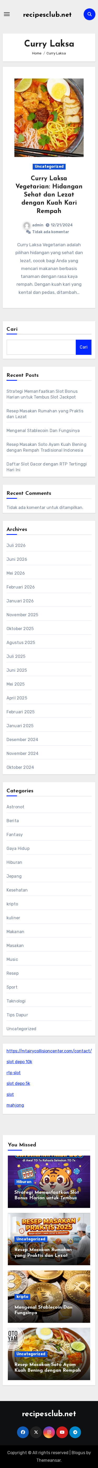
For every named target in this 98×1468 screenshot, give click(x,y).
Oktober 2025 (20, 628)
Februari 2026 (21, 587)
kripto (12, 903)
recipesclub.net (47, 15)
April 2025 (17, 698)
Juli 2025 (16, 656)
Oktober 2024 (20, 767)
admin (37, 225)
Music (12, 959)
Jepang (14, 876)
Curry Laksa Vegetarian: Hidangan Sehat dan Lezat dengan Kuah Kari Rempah (49, 195)
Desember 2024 (22, 739)
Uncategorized (49, 166)
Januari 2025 (20, 725)
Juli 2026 (16, 545)
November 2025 (22, 614)
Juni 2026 (17, 559)
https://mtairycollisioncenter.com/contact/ (49, 1051)
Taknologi (16, 1001)
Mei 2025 (16, 684)
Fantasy (15, 834)
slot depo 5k (18, 1083)
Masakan (15, 945)
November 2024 (23, 753)
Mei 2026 (16, 573)
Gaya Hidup (18, 848)
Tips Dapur (17, 1014)
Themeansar (48, 1460)
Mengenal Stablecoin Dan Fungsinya (43, 430)
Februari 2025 (21, 711)
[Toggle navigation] (7, 14)
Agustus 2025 (21, 642)
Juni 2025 (17, 670)
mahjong (15, 1105)
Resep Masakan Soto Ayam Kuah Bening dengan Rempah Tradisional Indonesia (47, 1371)
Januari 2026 (20, 600)
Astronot (16, 806)
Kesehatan (17, 890)
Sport (12, 987)
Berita (13, 820)
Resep (13, 973)
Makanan (15, 931)
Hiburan (14, 862)
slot (10, 1094)
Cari (12, 329)
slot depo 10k (19, 1061)
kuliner (13, 917)
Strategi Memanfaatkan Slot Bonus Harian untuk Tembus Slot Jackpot (46, 1198)
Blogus (78, 1452)
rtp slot (14, 1072)
